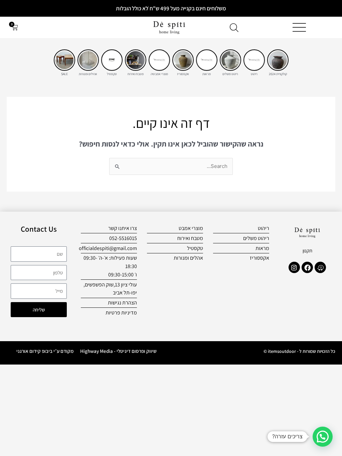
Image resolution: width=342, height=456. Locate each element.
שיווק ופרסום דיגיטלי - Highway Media (118, 351)
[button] (323, 437)
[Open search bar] (234, 27)
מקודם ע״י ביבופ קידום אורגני (44, 351)
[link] (278, 60)
